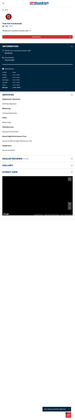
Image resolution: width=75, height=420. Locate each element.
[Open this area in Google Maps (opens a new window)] (6, 214)
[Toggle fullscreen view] (70, 179)
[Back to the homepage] (39, 3)
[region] (37, 195)
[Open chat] (68, 415)
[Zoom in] (70, 204)
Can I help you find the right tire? (55, 409)
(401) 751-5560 (9, 60)
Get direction (8, 53)
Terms (62, 214)
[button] (66, 413)
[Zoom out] (70, 208)
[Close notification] (69, 409)
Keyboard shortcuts (38, 214)
